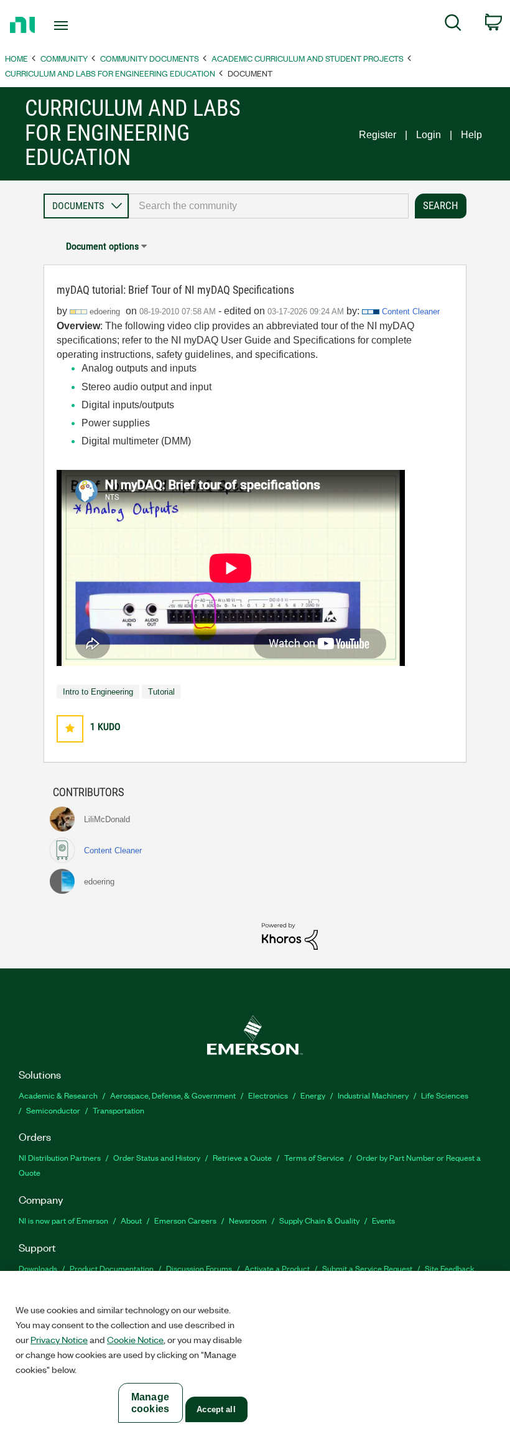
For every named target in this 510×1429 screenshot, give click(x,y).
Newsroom (248, 1220)
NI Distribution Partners (60, 1157)
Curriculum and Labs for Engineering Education (110, 73)
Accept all (216, 1409)
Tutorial (161, 691)
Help (471, 134)
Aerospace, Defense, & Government (173, 1095)
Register (377, 134)
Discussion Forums (199, 1268)
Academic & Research (58, 1095)
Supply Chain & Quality (319, 1220)
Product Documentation (112, 1268)
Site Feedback (450, 1268)
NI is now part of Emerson (63, 1220)
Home (16, 58)
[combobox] (269, 206)
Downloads (38, 1268)
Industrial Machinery (373, 1095)
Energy (312, 1095)
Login (428, 134)
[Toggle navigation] (76, 25)
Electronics (268, 1095)
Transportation (118, 1110)
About (131, 1220)
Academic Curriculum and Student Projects (307, 58)
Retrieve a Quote (242, 1157)
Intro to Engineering (98, 691)
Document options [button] (102, 246)
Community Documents (149, 58)
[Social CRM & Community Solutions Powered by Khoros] (290, 935)
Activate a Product (277, 1268)
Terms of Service (314, 1157)
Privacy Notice (59, 1339)
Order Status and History (156, 1157)
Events (383, 1220)
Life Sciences (444, 1095)
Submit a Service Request (367, 1268)
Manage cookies (150, 1403)
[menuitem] (453, 25)
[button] (70, 728)
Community (64, 58)
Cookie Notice (135, 1339)
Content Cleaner (411, 311)
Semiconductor (53, 1110)
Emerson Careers (185, 1220)
